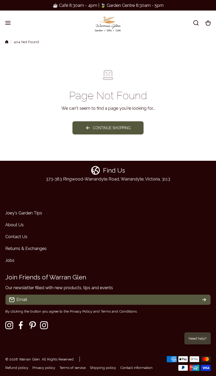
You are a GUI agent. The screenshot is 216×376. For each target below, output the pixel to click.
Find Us (114, 170)
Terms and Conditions (119, 311)
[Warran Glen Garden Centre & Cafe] (108, 23)
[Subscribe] (204, 299)
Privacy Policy (81, 311)
